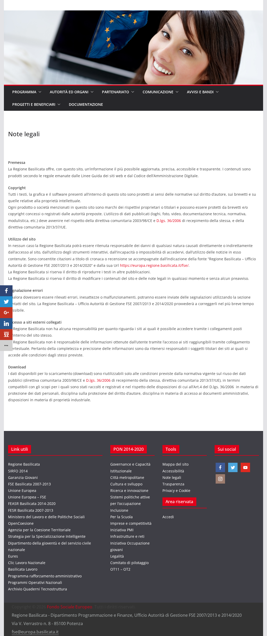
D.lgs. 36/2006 (168, 220)
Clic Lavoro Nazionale (26, 562)
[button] (38, 92)
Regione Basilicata (24, 464)
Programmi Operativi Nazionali (35, 582)
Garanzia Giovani (23, 477)
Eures (13, 556)
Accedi (168, 516)
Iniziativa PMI (122, 529)
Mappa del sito (175, 464)
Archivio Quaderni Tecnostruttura (37, 588)
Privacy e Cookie (176, 490)
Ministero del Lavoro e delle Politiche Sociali (46, 516)
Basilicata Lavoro (22, 569)
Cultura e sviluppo (126, 483)
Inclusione (119, 510)
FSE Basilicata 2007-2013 (29, 483)
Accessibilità (173, 470)
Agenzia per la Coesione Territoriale (39, 529)
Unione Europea (22, 490)
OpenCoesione (21, 523)
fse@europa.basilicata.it (35, 632)
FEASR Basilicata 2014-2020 (32, 503)
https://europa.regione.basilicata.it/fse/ (154, 265)
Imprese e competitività (130, 523)
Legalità (117, 556)
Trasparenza (173, 483)
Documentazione (86, 104)
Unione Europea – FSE (27, 497)
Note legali (171, 477)
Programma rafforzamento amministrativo (45, 575)
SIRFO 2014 (18, 470)
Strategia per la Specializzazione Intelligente (47, 536)
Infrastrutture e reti (127, 536)
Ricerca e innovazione (129, 490)
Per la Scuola (121, 516)
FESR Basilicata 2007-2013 (30, 510)
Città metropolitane (127, 477)
